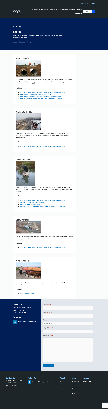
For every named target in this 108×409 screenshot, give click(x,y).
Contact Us (78, 13)
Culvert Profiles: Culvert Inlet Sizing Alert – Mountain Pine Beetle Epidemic (40, 96)
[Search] (93, 11)
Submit (48, 366)
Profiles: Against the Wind (26, 293)
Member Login (87, 381)
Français (62, 388)
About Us (79, 9)
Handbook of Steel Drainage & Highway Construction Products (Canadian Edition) (42, 200)
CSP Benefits (64, 9)
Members (72, 9)
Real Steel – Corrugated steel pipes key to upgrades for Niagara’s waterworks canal (42, 206)
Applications (53, 9)
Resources (35, 9)
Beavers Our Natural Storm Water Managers (31, 202)
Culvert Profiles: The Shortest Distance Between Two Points (36, 94)
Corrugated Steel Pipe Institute (27, 321)
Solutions (44, 9)
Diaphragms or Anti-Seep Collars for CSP (31, 204)
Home (15, 42)
